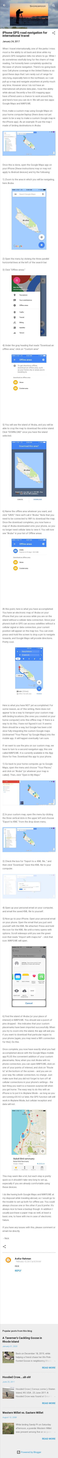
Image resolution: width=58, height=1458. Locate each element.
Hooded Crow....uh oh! (16, 1377)
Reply (18, 1270)
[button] (54, 33)
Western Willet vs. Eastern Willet (22, 1412)
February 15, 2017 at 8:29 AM (28, 1261)
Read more (49, 1367)
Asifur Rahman (23, 1258)
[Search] (54, 6)
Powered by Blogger (30, 1452)
